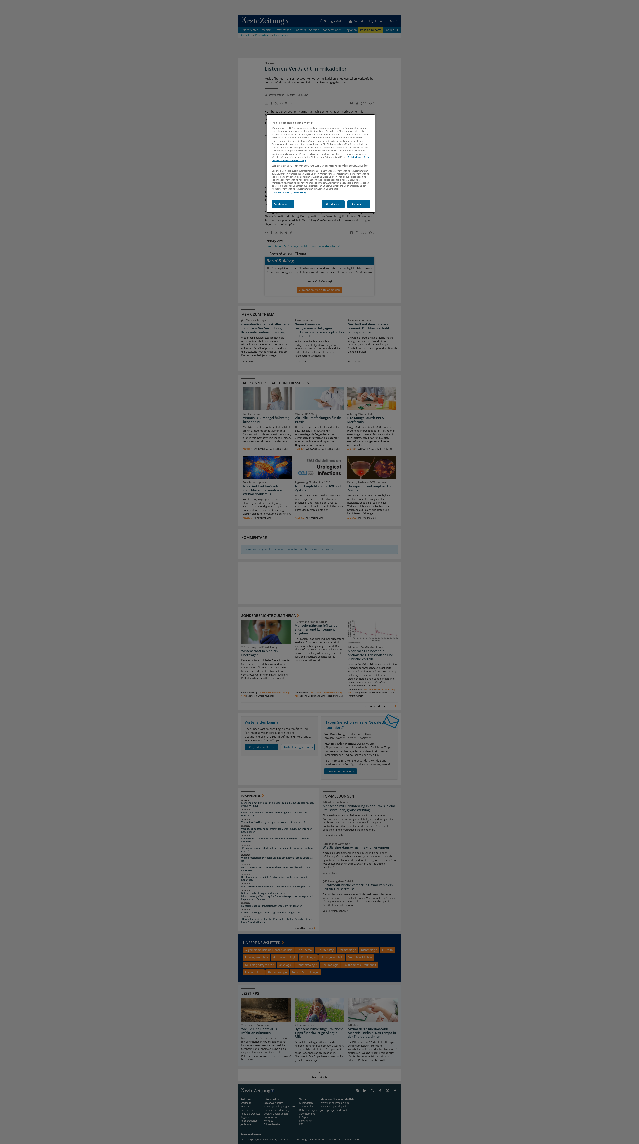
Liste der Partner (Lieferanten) (289, 192)
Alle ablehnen (333, 204)
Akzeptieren (358, 204)
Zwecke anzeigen (283, 204)
